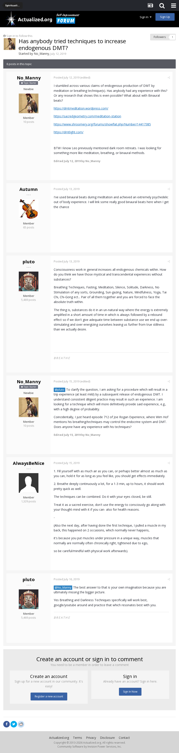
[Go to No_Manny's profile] (9, 44)
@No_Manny (63, 587)
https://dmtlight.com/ (68, 132)
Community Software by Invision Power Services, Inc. (89, 746)
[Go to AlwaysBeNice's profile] (28, 483)
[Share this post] (169, 77)
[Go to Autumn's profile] (28, 209)
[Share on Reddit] (21, 723)
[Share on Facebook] (6, 724)
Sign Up (165, 17)
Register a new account (49, 696)
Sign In (145, 17)
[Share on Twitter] (13, 724)
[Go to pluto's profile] (28, 281)
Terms (77, 738)
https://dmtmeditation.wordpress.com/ (81, 108)
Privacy (91, 738)
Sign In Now (130, 691)
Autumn (28, 189)
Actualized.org (59, 738)
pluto (28, 262)
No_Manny (41, 53)
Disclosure (107, 738)
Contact (124, 738)
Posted (66, 77)
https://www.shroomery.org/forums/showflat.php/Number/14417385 (102, 124)
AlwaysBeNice (28, 463)
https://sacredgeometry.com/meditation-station (87, 116)
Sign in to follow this (19, 36)
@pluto (59, 390)
